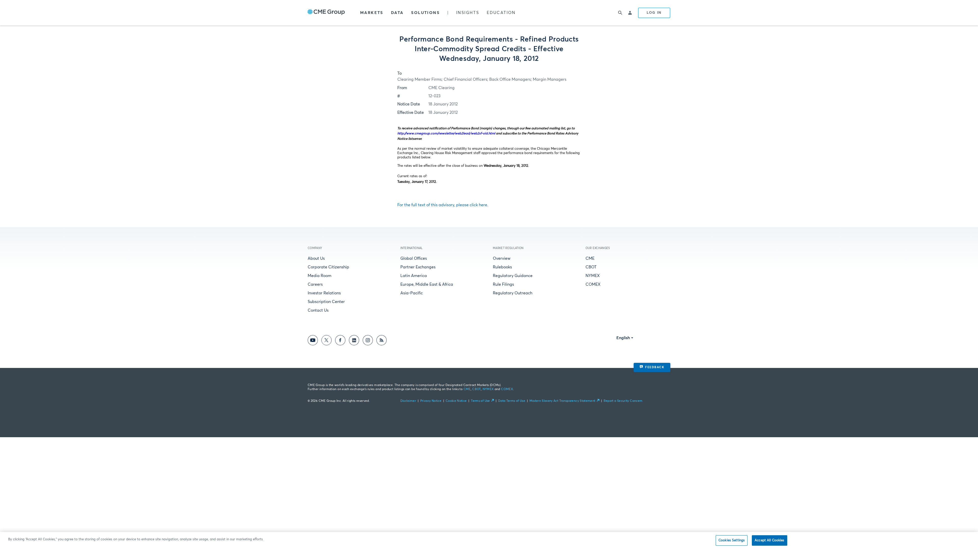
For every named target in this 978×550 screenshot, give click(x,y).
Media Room (319, 276)
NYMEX (593, 276)
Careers (315, 284)
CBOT (591, 267)
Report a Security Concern (623, 401)
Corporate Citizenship (328, 267)
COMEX (593, 284)
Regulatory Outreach (512, 293)
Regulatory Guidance (513, 276)
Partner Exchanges (418, 267)
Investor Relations (324, 293)
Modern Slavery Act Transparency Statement (562, 401)
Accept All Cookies (769, 540)
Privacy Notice (430, 401)
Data (397, 13)
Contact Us (318, 310)
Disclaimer (408, 401)
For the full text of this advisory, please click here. (442, 205)
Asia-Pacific (411, 293)
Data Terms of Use (511, 401)
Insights (467, 13)
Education (501, 13)
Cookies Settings (731, 540)
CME (590, 258)
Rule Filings (503, 284)
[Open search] (620, 12)
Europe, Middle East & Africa (426, 284)
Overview (501, 258)
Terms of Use (480, 401)
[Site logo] (326, 13)
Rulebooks (502, 267)
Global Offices (413, 258)
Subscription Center (326, 302)
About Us (316, 258)
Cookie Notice (456, 401)
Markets (371, 13)
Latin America (413, 276)
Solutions (425, 13)
